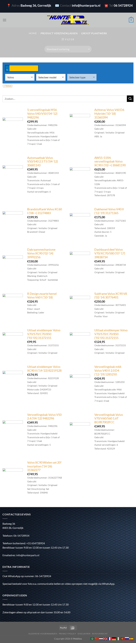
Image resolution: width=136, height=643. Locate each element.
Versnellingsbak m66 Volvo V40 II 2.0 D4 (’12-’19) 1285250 (107, 370)
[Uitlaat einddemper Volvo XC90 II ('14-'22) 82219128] (12, 381)
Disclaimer (84, 633)
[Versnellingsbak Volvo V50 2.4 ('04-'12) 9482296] (12, 430)
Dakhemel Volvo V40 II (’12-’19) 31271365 (109, 211)
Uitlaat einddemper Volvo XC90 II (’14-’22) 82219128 (44, 368)
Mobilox (77, 638)
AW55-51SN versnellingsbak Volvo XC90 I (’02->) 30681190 (110, 161)
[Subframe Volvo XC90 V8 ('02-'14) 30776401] (80, 306)
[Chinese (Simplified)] (97, 638)
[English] (105, 638)
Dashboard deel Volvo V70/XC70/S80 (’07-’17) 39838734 (109, 253)
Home (33, 33)
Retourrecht (100, 633)
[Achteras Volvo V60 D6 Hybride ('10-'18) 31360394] (80, 124)
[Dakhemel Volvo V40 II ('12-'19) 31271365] (80, 223)
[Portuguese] (123, 638)
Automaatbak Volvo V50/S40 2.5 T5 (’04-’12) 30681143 (42, 161)
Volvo (8, 85)
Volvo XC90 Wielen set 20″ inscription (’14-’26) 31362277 (44, 466)
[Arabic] (92, 638)
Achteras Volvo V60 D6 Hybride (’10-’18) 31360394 (109, 113)
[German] (114, 638)
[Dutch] (101, 638)
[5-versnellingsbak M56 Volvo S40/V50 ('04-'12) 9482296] (12, 128)
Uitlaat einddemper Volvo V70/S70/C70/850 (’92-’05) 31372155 (43, 334)
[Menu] (4, 20)
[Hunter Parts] (68, 20)
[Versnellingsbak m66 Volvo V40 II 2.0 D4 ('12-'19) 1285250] (80, 384)
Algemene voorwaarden (42, 633)
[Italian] (118, 638)
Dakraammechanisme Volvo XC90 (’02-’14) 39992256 (41, 253)
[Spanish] (131, 638)
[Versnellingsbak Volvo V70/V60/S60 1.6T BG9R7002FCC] (80, 432)
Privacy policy (67, 633)
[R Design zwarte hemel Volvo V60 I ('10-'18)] (12, 304)
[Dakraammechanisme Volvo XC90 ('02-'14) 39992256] (12, 265)
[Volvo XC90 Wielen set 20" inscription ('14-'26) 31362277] (12, 478)
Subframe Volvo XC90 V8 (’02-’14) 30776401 (110, 295)
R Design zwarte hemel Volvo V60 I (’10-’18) (42, 295)
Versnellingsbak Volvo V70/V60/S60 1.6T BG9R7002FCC (108, 418)
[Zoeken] (130, 98)
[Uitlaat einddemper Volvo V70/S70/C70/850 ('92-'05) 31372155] (12, 342)
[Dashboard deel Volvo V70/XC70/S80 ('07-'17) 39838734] (80, 262)
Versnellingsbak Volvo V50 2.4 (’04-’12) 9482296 (44, 416)
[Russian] (127, 638)
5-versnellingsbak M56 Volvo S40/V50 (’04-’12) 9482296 (42, 113)
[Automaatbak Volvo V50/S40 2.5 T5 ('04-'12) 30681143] (12, 175)
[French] (110, 638)
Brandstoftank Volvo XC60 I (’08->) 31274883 (44, 211)
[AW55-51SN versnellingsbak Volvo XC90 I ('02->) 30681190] (80, 177)
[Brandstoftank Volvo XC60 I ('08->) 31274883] (12, 221)
